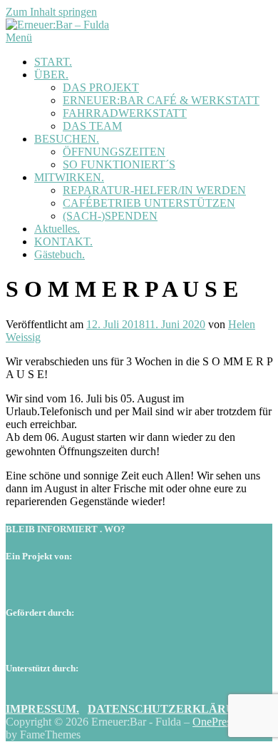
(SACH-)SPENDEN (110, 216)
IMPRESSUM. (42, 709)
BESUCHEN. (66, 139)
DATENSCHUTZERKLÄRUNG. (171, 709)
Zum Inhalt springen (51, 12)
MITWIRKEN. (69, 177)
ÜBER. (51, 74)
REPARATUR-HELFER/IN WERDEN (154, 190)
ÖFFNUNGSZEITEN (114, 152)
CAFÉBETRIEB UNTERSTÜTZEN (149, 203)
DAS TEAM (92, 126)
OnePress (213, 722)
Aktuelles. (57, 229)
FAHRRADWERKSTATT (125, 113)
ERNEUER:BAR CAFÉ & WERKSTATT (161, 100)
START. (53, 62)
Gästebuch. (59, 254)
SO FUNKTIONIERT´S (119, 164)
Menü (19, 37)
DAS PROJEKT (101, 87)
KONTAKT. (63, 241)
